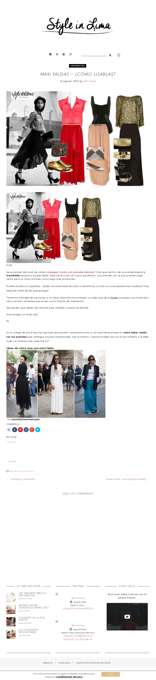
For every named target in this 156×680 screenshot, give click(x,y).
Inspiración (78, 66)
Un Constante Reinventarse (28, 631)
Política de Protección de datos (93, 663)
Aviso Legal (64, 663)
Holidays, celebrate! (22, 479)
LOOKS (12, 461)
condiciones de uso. (69, 676)
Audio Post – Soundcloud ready (126, 479)
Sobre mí (47, 663)
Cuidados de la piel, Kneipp (32, 618)
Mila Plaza (89, 81)
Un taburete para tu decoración (32, 594)
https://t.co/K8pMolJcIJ (78, 635)
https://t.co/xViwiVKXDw (78, 608)
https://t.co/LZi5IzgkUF (78, 639)
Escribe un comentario (22, 471)
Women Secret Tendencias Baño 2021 (34, 606)
